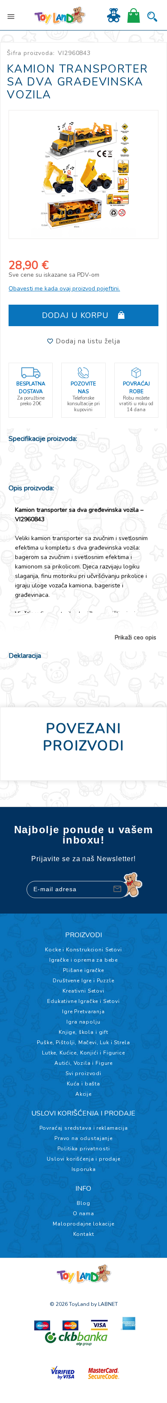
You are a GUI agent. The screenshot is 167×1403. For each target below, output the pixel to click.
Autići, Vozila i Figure (83, 1063)
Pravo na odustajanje (83, 1138)
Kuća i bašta (83, 1083)
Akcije (83, 1094)
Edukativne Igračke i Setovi (83, 1001)
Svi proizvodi (83, 1073)
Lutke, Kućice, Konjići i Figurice (83, 1052)
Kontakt (83, 1234)
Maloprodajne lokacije (83, 1223)
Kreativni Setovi (83, 990)
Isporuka (84, 1169)
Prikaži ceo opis (135, 638)
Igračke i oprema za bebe (83, 960)
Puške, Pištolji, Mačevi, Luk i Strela (83, 1042)
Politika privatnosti (83, 1148)
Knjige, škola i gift (83, 1032)
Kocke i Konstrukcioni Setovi (83, 949)
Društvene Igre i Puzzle (83, 980)
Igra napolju (83, 1021)
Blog (83, 1203)
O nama (83, 1213)
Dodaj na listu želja (87, 341)
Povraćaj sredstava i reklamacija (83, 1128)
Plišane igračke (83, 970)
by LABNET (104, 1304)
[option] (83, 174)
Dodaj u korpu (76, 315)
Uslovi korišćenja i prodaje (83, 1158)
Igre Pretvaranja (83, 1011)
